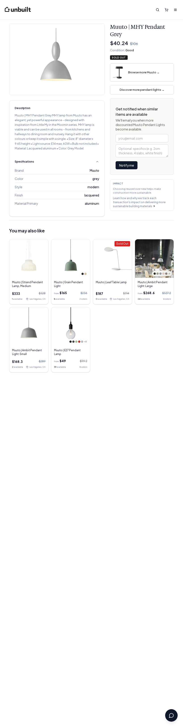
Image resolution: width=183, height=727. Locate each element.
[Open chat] (171, 715)
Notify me (126, 165)
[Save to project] (98, 30)
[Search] (158, 10)
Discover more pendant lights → (142, 89)
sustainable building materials (132, 206)
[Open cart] (166, 10)
